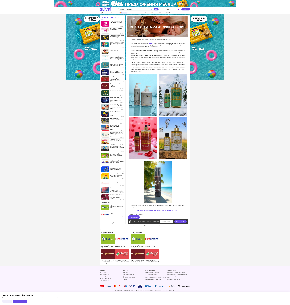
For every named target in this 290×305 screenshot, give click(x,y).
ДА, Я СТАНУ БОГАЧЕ (180, 221)
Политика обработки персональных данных (177, 274)
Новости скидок (139, 12)
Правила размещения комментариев (153, 279)
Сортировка (105, 19)
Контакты (125, 279)
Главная (131, 225)
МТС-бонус (162, 12)
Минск (167, 9)
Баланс (147, 12)
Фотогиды (132, 18)
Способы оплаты (148, 276)
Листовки (131, 12)
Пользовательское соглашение (129, 277)
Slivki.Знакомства (171, 12)
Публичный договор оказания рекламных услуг (155, 277)
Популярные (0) (106, 202)
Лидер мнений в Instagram (128, 274)
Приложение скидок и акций (173, 279)
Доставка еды (114, 12)
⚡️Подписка (154, 12)
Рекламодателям (126, 272)
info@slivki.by (103, 276)
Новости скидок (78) (110, 17)
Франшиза (125, 276)
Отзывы (169, 277)
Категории (105, 13)
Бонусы (146, 281)
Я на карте (124, 12)
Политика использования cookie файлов (176, 272)
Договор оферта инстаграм (151, 274)
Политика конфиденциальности (152, 272)
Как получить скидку (171, 276)
